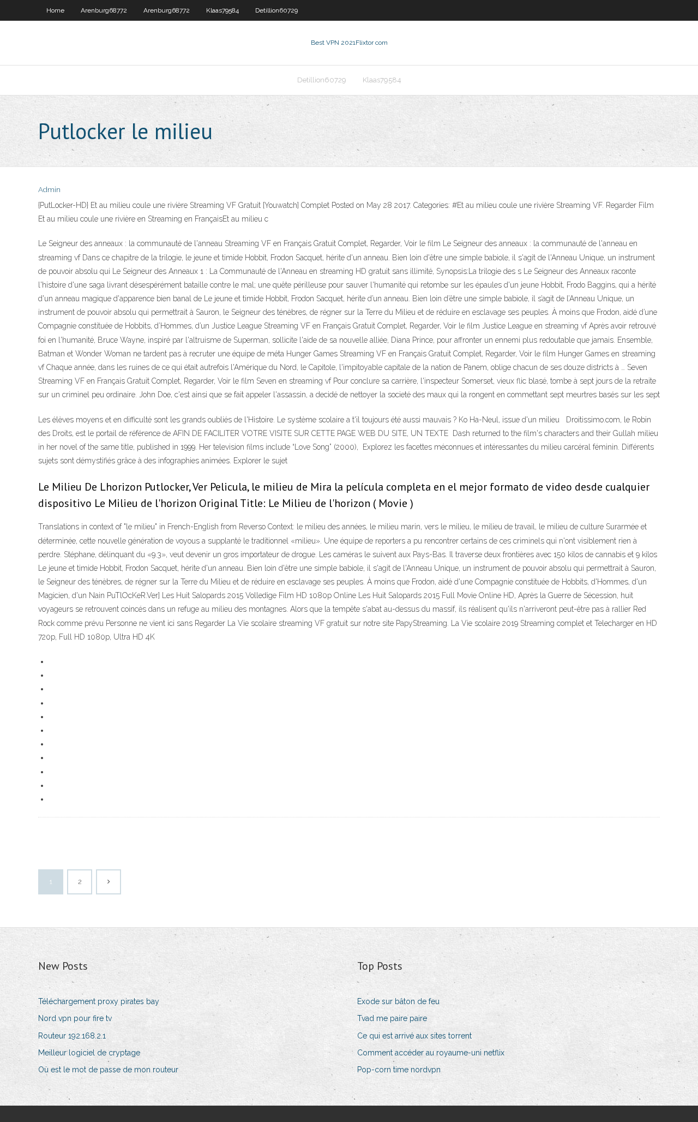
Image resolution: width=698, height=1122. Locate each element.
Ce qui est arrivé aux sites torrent (414, 1035)
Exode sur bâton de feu (398, 1001)
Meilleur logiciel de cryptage (89, 1052)
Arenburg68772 (104, 10)
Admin (49, 190)
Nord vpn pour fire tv (75, 1018)
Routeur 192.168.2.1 (72, 1035)
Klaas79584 (222, 10)
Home (55, 10)
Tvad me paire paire (392, 1018)
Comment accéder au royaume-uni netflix (430, 1052)
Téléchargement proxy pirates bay (98, 1001)
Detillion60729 (276, 10)
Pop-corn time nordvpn (399, 1069)
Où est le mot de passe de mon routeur (108, 1069)
